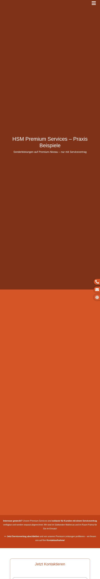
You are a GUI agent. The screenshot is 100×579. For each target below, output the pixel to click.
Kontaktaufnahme (55, 540)
